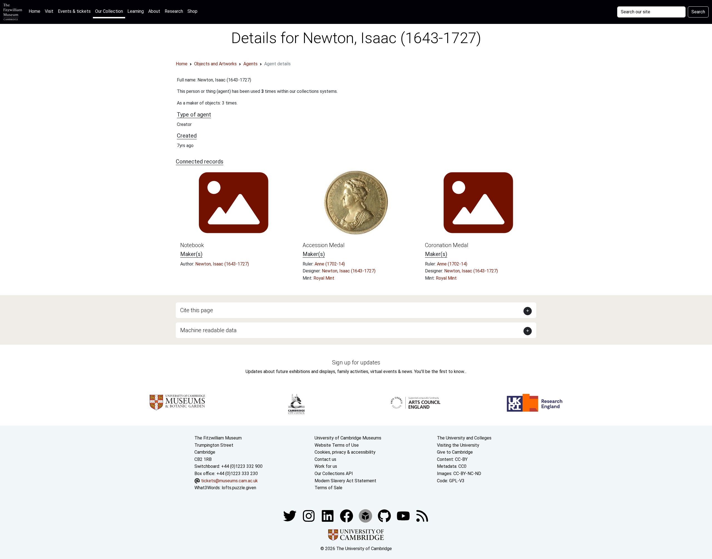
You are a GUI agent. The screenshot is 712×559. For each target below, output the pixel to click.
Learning (135, 11)
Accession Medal (324, 245)
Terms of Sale (328, 487)
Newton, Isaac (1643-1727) (222, 264)
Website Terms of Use (337, 445)
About (154, 11)
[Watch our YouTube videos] (403, 515)
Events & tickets (74, 11)
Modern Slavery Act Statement (345, 480)
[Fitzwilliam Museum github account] (384, 515)
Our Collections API (334, 473)
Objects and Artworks (215, 63)
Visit (49, 11)
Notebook (192, 245)
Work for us (326, 466)
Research (174, 11)
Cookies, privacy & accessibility (345, 452)
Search (698, 11)
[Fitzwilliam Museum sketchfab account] (366, 515)
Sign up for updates (356, 362)
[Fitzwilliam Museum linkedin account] (347, 515)
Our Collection (109, 11)
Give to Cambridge (455, 452)
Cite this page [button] (196, 310)
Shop (192, 11)
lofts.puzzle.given (239, 487)
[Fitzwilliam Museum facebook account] (328, 515)
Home (36, 11)
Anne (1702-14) (330, 264)
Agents (250, 63)
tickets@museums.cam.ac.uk (229, 480)
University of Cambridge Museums (348, 438)
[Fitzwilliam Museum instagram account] (309, 515)
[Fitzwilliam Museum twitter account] (290, 515)
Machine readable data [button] (208, 330)
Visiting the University (458, 445)
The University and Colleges (464, 438)
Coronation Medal (446, 245)
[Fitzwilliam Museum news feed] (422, 515)
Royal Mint (323, 278)
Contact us (325, 459)
